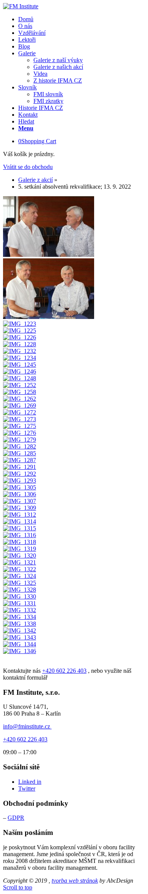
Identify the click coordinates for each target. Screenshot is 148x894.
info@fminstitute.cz (27, 726)
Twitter (26, 788)
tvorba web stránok (75, 880)
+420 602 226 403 (64, 670)
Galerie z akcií (35, 180)
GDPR (16, 817)
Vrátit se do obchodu (28, 167)
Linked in (29, 781)
